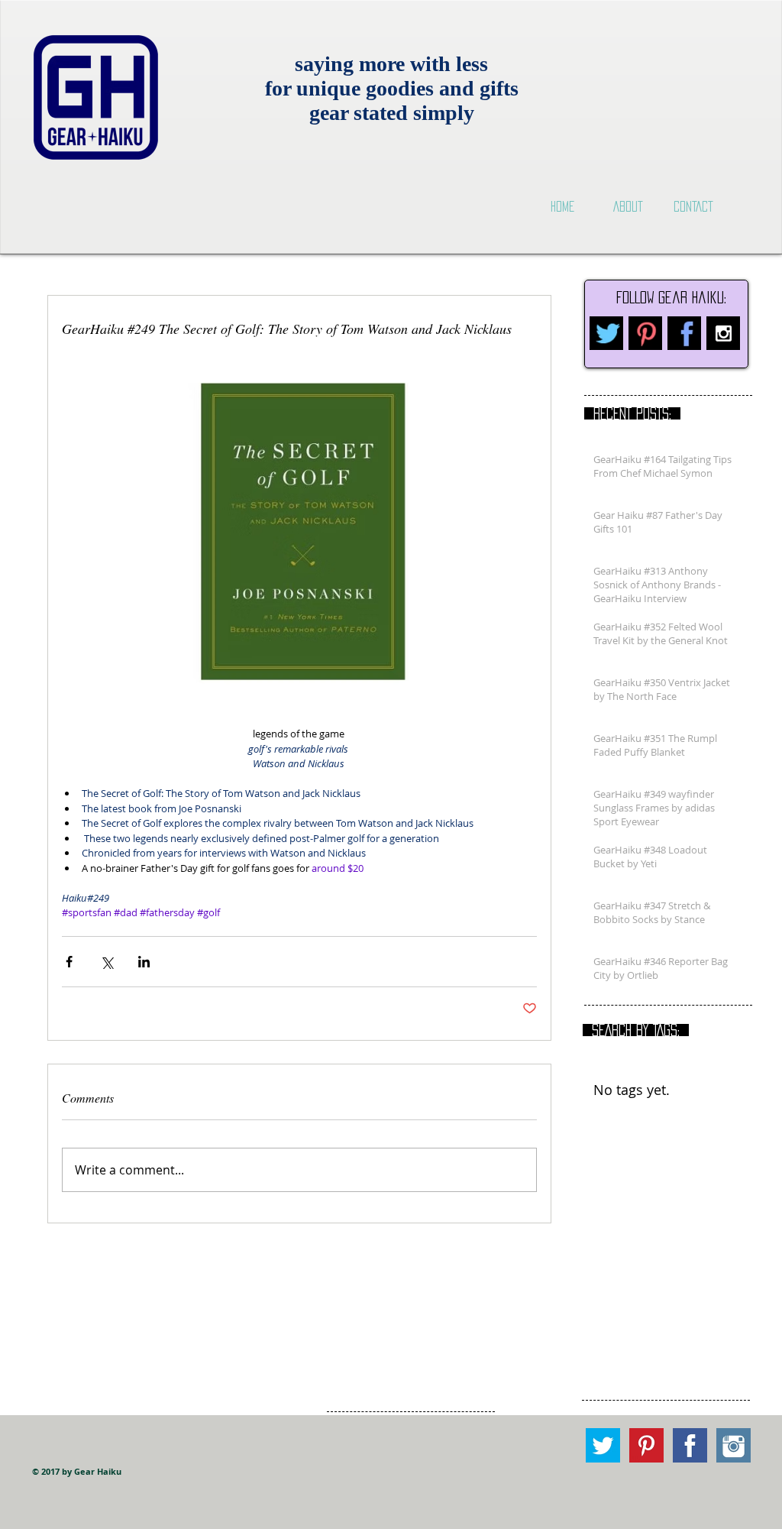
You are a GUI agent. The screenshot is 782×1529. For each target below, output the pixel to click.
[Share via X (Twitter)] (106, 961)
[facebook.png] (684, 333)
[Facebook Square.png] (690, 1445)
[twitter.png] (606, 333)
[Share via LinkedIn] (144, 961)
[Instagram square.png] (733, 1445)
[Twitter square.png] (603, 1445)
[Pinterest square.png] (646, 1445)
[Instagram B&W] (723, 333)
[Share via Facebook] (69, 961)
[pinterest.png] (645, 333)
